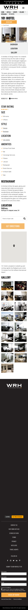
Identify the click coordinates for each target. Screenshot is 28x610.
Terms (14, 537)
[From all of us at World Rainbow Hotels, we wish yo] (14, 493)
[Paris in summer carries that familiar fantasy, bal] (14, 480)
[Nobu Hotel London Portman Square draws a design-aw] (14, 466)
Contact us (14, 525)
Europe (15, 12)
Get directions (13, 226)
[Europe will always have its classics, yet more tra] (14, 507)
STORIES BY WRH (14, 533)
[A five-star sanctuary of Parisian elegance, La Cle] (14, 438)
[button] (14, 246)
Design (5, 128)
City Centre (6, 140)
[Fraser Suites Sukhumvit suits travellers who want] (14, 397)
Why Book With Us (14, 529)
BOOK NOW (9, 22)
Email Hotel (6, 25)
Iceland (22, 12)
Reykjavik (4, 14)
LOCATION (14, 48)
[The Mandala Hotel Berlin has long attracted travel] (14, 410)
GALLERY (14, 52)
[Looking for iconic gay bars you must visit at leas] (14, 452)
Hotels (9, 12)
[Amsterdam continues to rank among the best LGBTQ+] (14, 424)
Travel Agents (14, 549)
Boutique (5, 131)
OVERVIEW (14, 44)
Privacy (14, 541)
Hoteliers (14, 545)
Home (2, 12)
